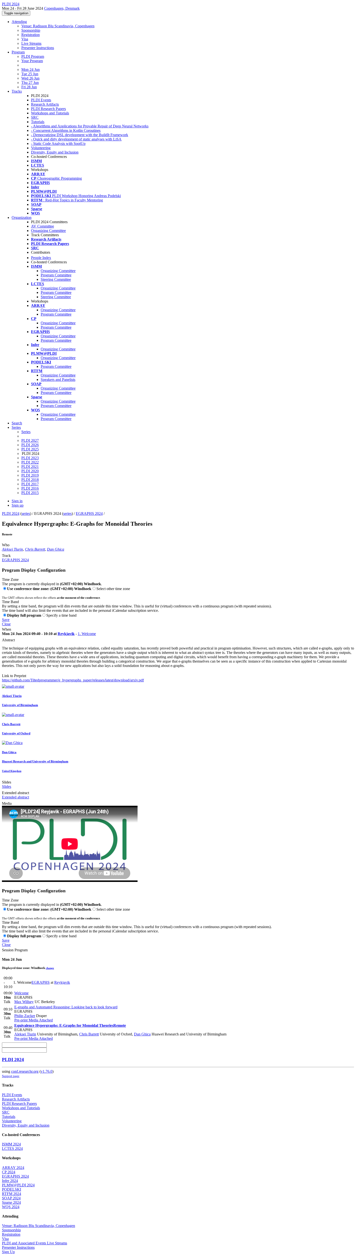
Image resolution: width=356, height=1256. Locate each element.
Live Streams (31, 43)
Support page (10, 1076)
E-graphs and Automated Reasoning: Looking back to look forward (65, 1007)
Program (18, 52)
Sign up (17, 505)
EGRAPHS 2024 (89, 513)
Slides (6, 782)
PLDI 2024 (10, 513)
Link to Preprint (14, 676)
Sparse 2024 (11, 1202)
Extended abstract (15, 793)
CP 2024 (8, 1172)
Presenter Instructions (37, 48)
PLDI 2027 (30, 440)
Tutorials (37, 122)
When (6, 629)
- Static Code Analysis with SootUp (58, 143)
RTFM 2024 (11, 1194)
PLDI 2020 (30, 471)
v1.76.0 (46, 1071)
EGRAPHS (40, 982)
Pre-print (21, 1020)
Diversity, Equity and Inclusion (54, 152)
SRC (35, 117)
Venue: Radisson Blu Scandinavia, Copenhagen (57, 26)
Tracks (17, 91)
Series (26, 432)
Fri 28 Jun (29, 87)
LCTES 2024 (12, 1148)
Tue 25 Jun (29, 74)
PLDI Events (41, 100)
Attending (19, 22)
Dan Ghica (55, 549)
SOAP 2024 (11, 1198)
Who (5, 545)
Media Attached (40, 1020)
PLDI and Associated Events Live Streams (34, 1243)
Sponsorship (30, 30)
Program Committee (56, 275)
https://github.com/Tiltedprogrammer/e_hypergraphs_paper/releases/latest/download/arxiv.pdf (73, 680)
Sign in (17, 501)
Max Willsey (24, 1002)
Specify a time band (61, 615)
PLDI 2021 (30, 467)
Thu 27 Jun (30, 83)
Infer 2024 (10, 1181)
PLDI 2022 (30, 462)
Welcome (21, 993)
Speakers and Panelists (58, 379)
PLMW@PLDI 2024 (18, 1185)
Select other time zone (113, 589)
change (50, 968)
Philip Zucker (24, 1016)
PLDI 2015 (30, 493)
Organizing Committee (48, 231)
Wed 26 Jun (30, 78)
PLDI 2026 (30, 445)
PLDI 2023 (30, 458)
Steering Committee (56, 279)
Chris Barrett (35, 549)
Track (6, 556)
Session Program (15, 950)
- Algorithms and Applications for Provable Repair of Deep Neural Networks (89, 126)
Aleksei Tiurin (12, 549)
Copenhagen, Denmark (62, 8)
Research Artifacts (45, 104)
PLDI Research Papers (48, 109)
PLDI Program (32, 56)
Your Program (32, 61)
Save (5, 620)
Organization (21, 217)
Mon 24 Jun (30, 69)
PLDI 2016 (30, 488)
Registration (30, 35)
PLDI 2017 (30, 484)
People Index (41, 258)
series (26, 513)
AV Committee (42, 226)
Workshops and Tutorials (50, 113)
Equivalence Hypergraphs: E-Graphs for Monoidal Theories (70, 1025)
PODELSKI (11, 1189)
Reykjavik (66, 634)
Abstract (8, 640)
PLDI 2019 (30, 475)
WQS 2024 (10, 1207)
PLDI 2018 (30, 480)
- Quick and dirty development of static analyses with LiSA (76, 139)
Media (7, 803)
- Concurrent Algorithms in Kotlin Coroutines (66, 130)
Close (6, 624)
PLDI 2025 (30, 449)
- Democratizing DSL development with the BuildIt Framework (79, 135)
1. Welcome (87, 634)
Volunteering (41, 148)
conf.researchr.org (25, 1071)
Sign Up (8, 1252)
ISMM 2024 (11, 1144)
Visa (24, 39)
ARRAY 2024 (13, 1168)
